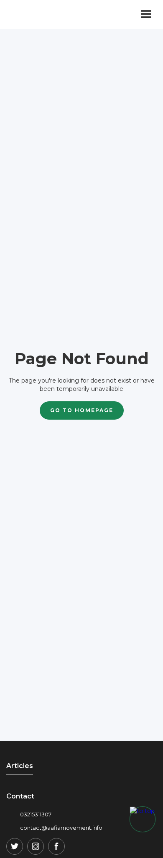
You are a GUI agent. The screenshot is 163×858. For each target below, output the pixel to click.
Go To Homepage (81, 410)
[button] (146, 14)
